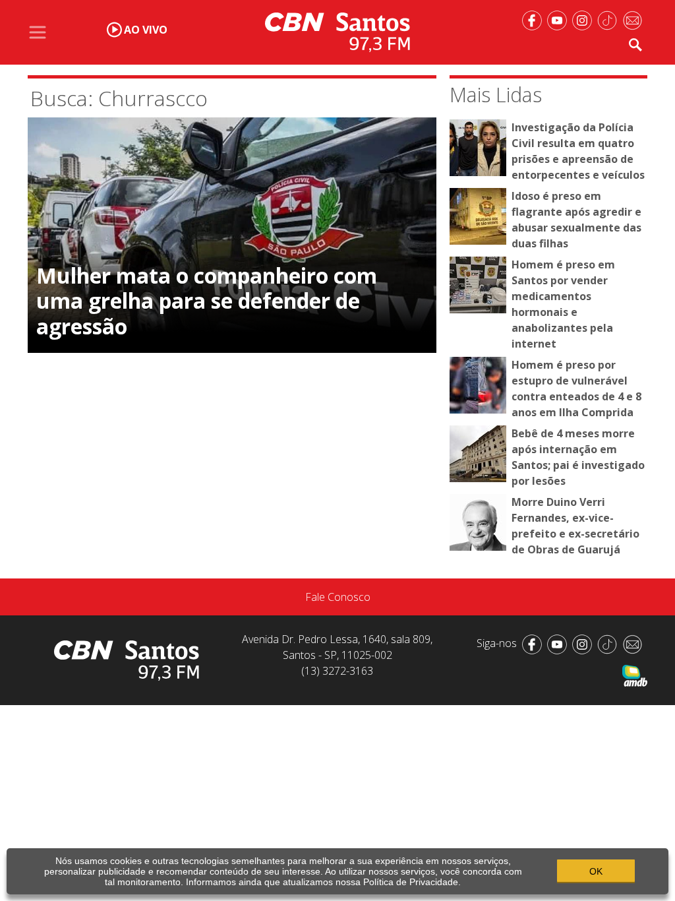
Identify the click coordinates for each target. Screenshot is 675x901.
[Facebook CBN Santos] (534, 19)
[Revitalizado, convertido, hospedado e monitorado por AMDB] (634, 675)
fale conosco (337, 597)
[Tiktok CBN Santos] (609, 19)
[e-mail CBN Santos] (634, 19)
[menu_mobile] (37, 32)
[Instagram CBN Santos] (584, 19)
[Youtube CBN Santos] (559, 19)
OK (595, 871)
